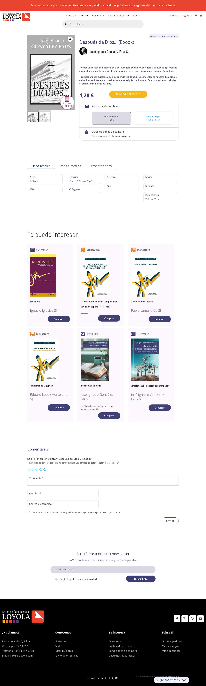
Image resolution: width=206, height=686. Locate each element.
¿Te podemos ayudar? (173, 680)
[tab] (41, 166)
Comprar (59, 319)
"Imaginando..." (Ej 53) (41, 385)
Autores (84, 15)
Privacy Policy (167, 676)
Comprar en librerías (101, 136)
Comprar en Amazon (121, 136)
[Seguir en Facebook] (177, 618)
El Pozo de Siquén (168, 36)
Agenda (187, 15)
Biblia (136, 15)
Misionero (35, 301)
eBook (153, 36)
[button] (70, 39)
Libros (70, 15)
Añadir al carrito (129, 94)
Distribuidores (64, 650)
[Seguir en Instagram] (192, 618)
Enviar (170, 521)
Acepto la (77, 579)
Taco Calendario (117, 15)
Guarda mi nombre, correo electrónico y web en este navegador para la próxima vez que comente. (75, 512)
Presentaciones (100, 166)
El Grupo (174, 15)
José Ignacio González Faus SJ (109, 52)
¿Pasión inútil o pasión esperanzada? (150, 385)
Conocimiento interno (142, 301)
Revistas (97, 15)
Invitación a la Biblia (91, 385)
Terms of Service (175, 676)
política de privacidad (83, 579)
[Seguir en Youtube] (200, 618)
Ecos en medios (70, 166)
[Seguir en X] (184, 618)
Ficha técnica (41, 166)
